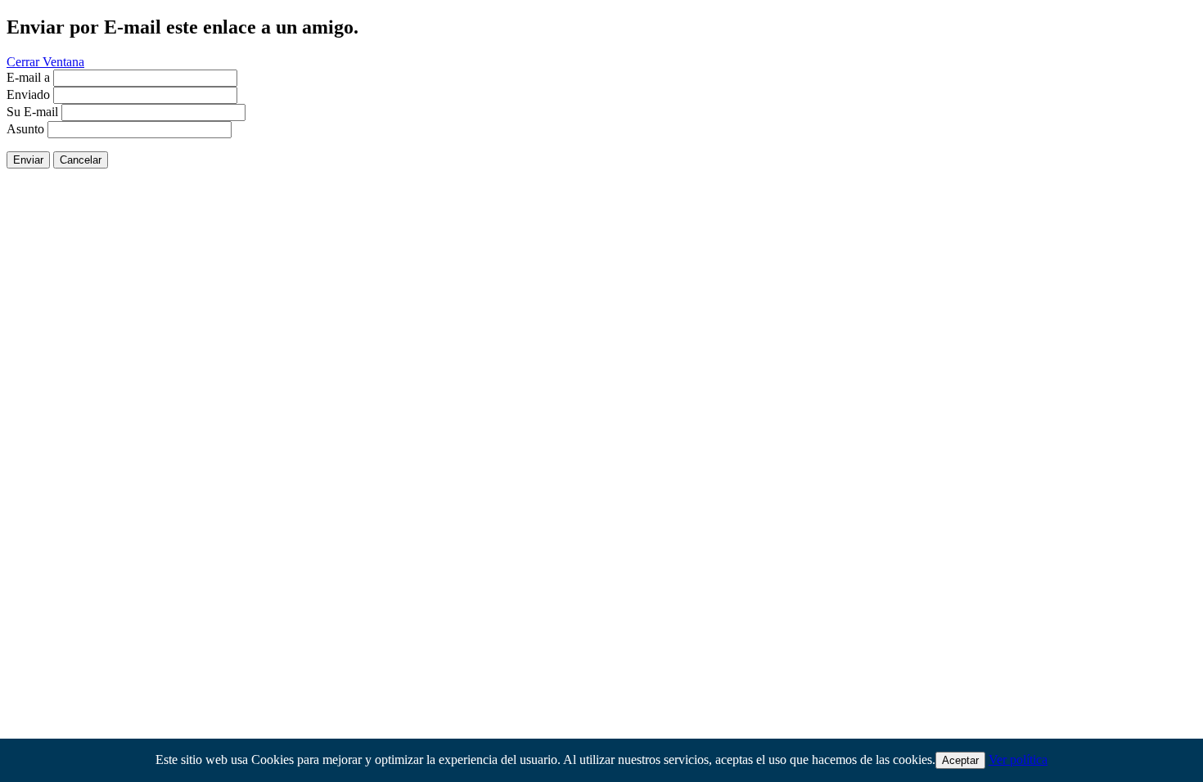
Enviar (28, 160)
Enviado (28, 94)
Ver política (1018, 759)
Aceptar (960, 760)
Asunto (25, 129)
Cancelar (80, 160)
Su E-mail (32, 112)
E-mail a (28, 77)
